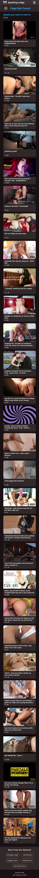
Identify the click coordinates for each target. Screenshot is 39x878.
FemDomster (27, 855)
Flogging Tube (12, 860)
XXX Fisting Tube (19, 866)
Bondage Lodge (12, 855)
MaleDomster (27, 860)
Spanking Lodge (16, 2)
